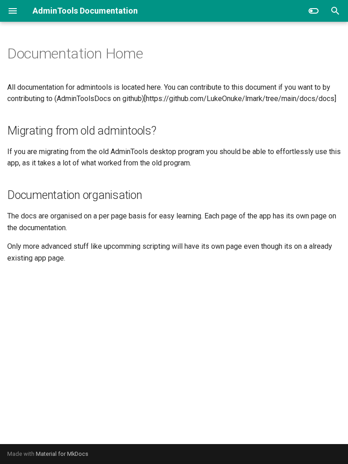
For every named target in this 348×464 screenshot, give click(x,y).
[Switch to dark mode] (313, 11)
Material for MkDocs (62, 453)
